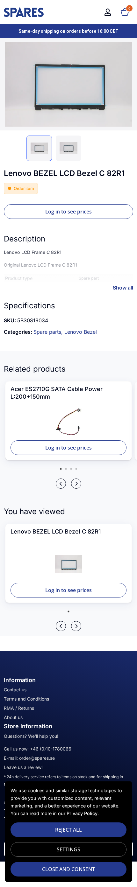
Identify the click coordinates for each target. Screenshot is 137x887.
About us (13, 717)
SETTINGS (68, 849)
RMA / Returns (19, 708)
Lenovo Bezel (80, 332)
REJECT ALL (68, 829)
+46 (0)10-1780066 (50, 748)
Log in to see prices (68, 211)
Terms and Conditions (26, 699)
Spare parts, (48, 332)
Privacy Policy (82, 813)
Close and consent (68, 869)
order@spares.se (37, 758)
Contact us (15, 689)
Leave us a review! (23, 767)
